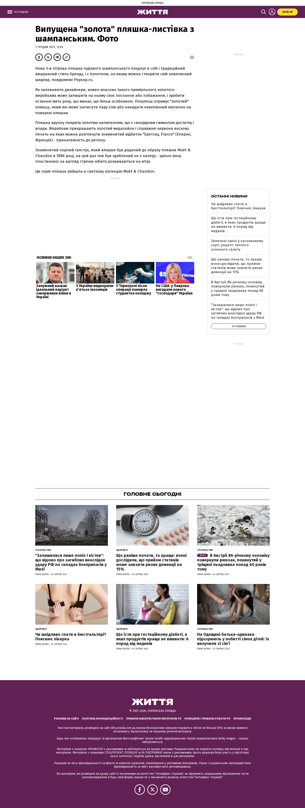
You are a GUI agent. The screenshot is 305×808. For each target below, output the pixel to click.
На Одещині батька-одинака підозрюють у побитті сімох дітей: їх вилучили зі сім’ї (233, 639)
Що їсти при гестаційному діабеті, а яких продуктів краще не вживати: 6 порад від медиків (238, 224)
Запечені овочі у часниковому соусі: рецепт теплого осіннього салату (237, 245)
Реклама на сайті (66, 718)
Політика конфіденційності (102, 718)
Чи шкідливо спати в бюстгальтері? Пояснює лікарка (238, 206)
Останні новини (229, 196)
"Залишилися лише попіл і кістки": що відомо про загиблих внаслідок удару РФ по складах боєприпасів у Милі (237, 311)
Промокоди (242, 718)
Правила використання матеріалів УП (153, 718)
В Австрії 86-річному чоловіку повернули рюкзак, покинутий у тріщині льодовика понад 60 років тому (238, 288)
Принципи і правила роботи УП (207, 718)
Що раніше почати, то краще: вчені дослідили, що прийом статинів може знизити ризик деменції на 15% (237, 265)
